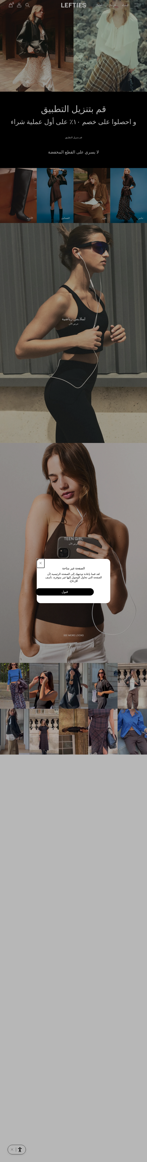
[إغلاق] (40, 563)
